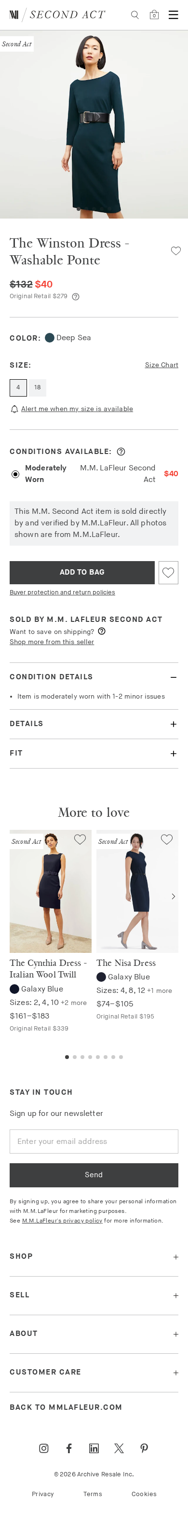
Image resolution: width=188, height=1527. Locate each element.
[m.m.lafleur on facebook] (69, 1448)
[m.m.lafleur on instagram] (44, 1448)
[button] (79, 209)
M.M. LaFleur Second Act (105, 619)
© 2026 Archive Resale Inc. (94, 1474)
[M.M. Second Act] (58, 15)
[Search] (135, 15)
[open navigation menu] (173, 15)
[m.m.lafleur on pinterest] (144, 1448)
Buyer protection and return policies (62, 592)
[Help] (75, 296)
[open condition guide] (121, 451)
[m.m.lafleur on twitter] (119, 1448)
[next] (173, 896)
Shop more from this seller (52, 642)
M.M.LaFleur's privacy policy (62, 1220)
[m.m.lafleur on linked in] (94, 1448)
